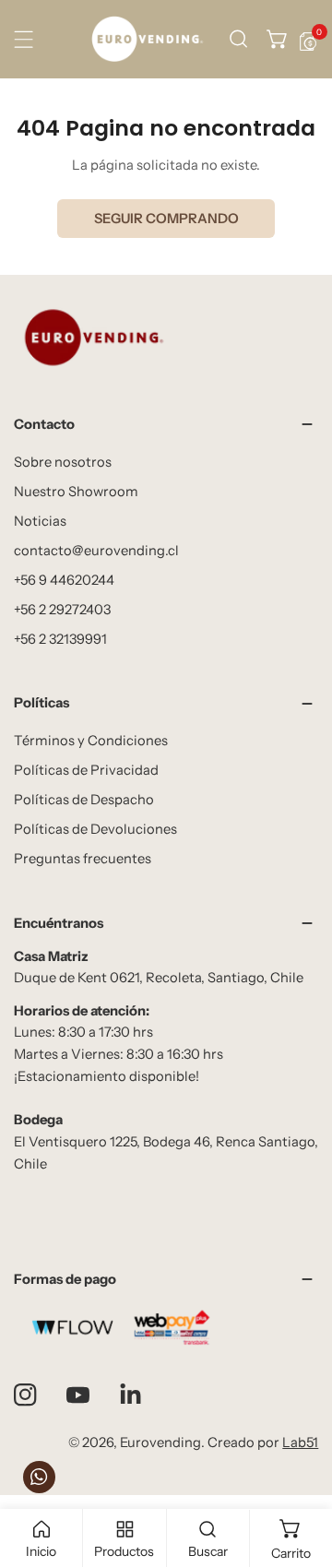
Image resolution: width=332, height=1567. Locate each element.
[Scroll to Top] (299, 1470)
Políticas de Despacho (84, 799)
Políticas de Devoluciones (95, 829)
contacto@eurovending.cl (96, 550)
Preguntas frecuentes (82, 858)
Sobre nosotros (63, 462)
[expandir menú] (23, 39)
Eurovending (160, 1442)
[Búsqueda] (238, 39)
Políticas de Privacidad (86, 770)
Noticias (40, 521)
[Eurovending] (147, 39)
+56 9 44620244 (64, 580)
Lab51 (300, 1442)
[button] (278, 39)
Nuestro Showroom (76, 491)
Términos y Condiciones (91, 740)
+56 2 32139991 (60, 639)
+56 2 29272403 (62, 609)
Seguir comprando (166, 218)
